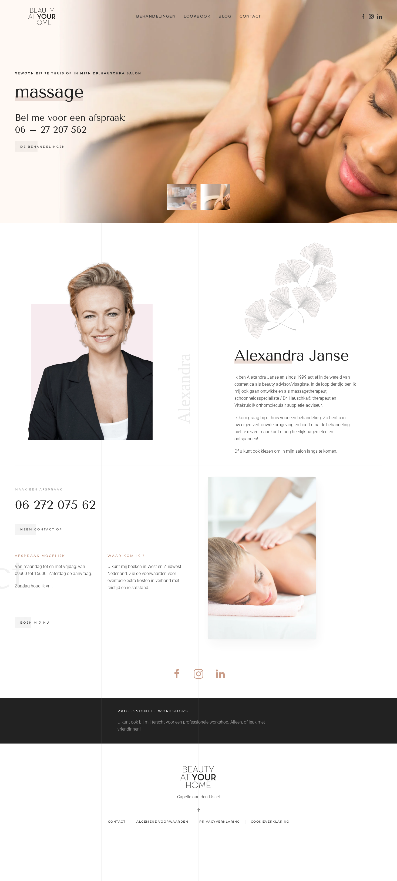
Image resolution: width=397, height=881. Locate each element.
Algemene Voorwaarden (162, 821)
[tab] (182, 197)
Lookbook (197, 16)
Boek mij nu (35, 622)
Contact (250, 16)
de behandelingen (42, 147)
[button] (198, 810)
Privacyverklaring (219, 821)
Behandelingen (156, 16)
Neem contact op (41, 529)
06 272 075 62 (55, 504)
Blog (224, 16)
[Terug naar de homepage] (43, 16)
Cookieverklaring (270, 821)
